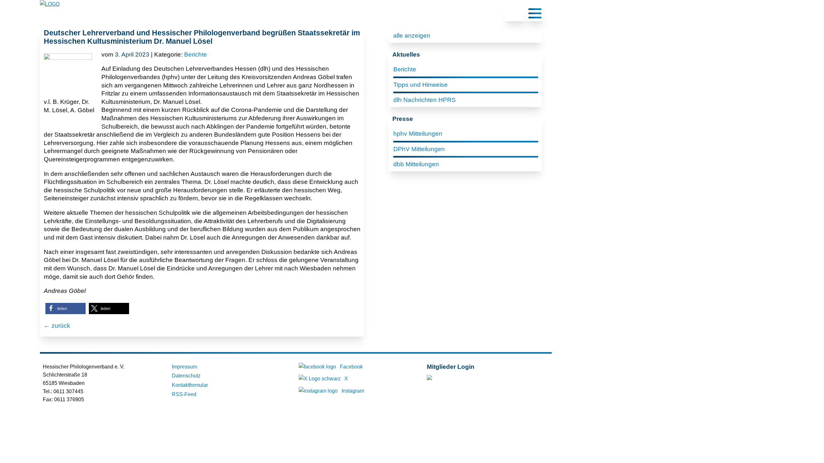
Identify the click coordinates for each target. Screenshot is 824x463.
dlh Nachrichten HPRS (424, 99)
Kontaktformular (190, 385)
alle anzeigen (411, 35)
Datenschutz (186, 375)
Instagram (353, 391)
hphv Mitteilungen (417, 133)
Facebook (351, 366)
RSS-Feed (184, 394)
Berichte (195, 54)
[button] (65, 308)
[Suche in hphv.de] (515, 14)
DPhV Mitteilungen (419, 149)
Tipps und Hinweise (420, 84)
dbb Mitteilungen (416, 164)
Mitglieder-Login (461, 379)
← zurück (57, 325)
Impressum (184, 366)
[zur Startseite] (50, 4)
